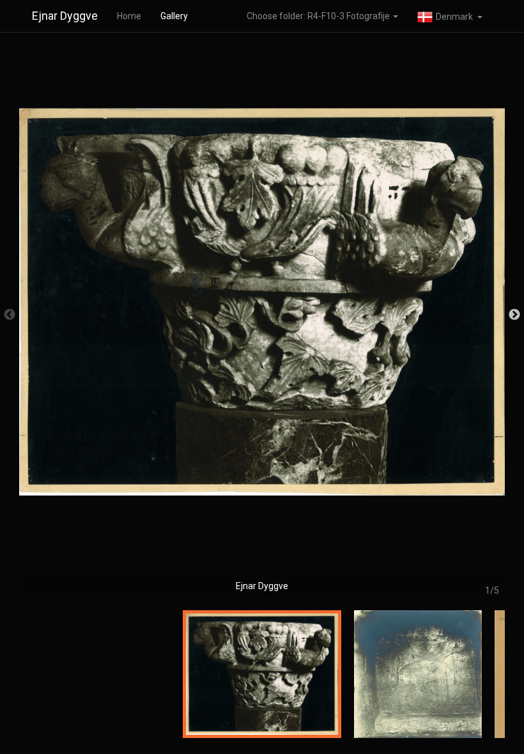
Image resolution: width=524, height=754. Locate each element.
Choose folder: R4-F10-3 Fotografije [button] (319, 16)
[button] (450, 16)
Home (129, 16)
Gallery (174, 16)
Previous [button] (9, 315)
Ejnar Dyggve (65, 15)
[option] (262, 321)
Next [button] (514, 315)
